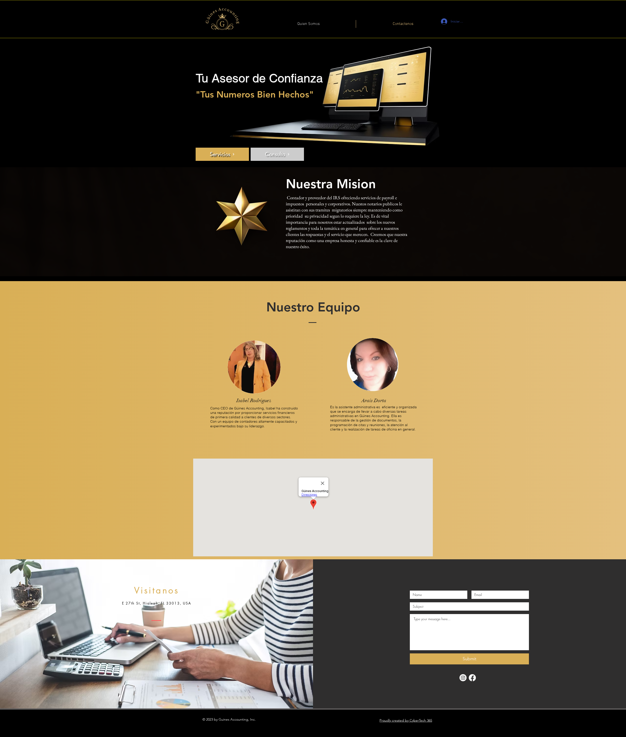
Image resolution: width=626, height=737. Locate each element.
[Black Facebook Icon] (293, 720)
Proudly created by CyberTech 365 (406, 720)
